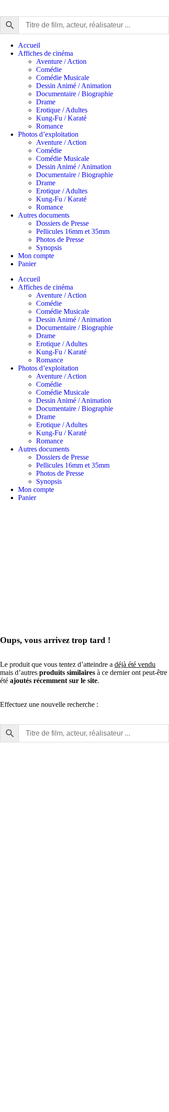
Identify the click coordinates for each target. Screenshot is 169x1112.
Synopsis (49, 247)
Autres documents (43, 215)
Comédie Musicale (62, 77)
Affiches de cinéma (45, 53)
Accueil (29, 45)
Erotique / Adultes (61, 110)
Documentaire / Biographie (74, 94)
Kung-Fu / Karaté (61, 118)
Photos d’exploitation (48, 134)
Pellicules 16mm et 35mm (73, 231)
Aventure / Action (61, 61)
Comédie (49, 69)
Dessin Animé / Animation (73, 85)
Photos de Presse (60, 239)
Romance (49, 126)
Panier (27, 264)
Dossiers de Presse (62, 223)
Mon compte (36, 255)
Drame (45, 102)
